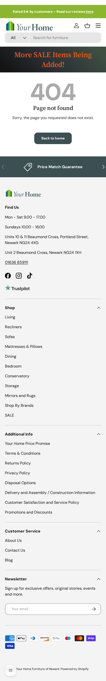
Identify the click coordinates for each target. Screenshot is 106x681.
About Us (13, 540)
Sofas (10, 336)
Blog (9, 560)
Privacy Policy (17, 473)
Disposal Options (20, 482)
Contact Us (15, 550)
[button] (87, 25)
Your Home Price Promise (27, 443)
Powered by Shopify (75, 669)
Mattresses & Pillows (23, 346)
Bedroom (13, 366)
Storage (12, 385)
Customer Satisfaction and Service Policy (42, 502)
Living (10, 317)
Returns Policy (18, 463)
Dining (10, 356)
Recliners (13, 326)
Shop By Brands (19, 405)
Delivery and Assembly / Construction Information (50, 492)
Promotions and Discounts (28, 512)
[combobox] (53, 37)
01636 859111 (16, 262)
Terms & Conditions (22, 453)
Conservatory (17, 376)
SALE (9, 415)
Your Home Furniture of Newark (37, 669)
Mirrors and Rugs (20, 395)
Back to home (53, 138)
